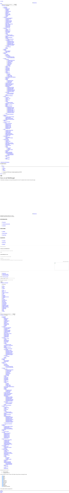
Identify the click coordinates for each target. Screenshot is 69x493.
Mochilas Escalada (8, 85)
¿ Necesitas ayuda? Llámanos (4, 162)
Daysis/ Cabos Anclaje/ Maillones (9, 386)
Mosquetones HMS (10, 88)
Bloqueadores (8, 69)
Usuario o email (3, 278)
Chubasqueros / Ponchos (9, 137)
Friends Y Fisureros (7, 392)
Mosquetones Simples (10, 91)
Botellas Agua (8, 8)
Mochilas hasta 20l (8, 127)
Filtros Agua (7, 12)
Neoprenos (7, 45)
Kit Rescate (6, 332)
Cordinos (8, 73)
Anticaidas (5, 451)
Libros (3, 430)
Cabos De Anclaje (8, 145)
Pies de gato (7, 92)
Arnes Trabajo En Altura (9, 142)
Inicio (1, 173)
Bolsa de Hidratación (9, 123)
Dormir (5, 53)
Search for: (3, 4)
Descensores (7, 77)
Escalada (5, 58)
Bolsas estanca (6, 446)
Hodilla (8, 157)
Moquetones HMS (10, 40)
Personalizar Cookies (5, 305)
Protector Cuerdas (10, 102)
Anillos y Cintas (8, 98)
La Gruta (1, 1)
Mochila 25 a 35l (8, 124)
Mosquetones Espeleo (9, 106)
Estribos (7, 78)
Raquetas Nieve (8, 26)
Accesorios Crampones (7, 327)
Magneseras (9, 64)
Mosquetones (7, 86)
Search (15, 4)
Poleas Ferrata (9, 82)
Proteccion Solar (8, 14)
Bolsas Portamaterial (10, 114)
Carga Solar (5, 52)
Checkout (3, 295)
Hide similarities (5, 471)
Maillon (7, 36)
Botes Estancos (8, 31)
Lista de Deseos (4, 300)
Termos (7, 16)
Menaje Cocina (8, 13)
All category (4, 316)
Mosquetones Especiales (9, 419)
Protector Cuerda (9, 34)
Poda (6, 156)
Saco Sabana (7, 55)
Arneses (7, 29)
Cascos (7, 33)
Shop (3, 287)
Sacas (6, 113)
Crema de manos (9, 61)
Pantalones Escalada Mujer (10, 134)
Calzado (3, 359)
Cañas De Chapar (8, 370)
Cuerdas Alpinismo (8, 22)
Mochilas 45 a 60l (8, 126)
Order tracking (4, 302)
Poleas (6, 47)
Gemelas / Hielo (9, 76)
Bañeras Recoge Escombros (10, 143)
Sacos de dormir (6, 365)
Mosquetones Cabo (10, 43)
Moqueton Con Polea (10, 87)
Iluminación (4, 429)
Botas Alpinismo (6, 360)
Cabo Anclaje (8, 32)
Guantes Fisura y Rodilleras (10, 83)
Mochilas (7, 38)
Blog (3, 291)
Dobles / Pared (9, 75)
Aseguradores (8, 68)
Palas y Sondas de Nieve (7, 333)
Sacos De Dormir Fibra (10, 56)
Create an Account (5, 276)
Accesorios (5, 7)
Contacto (3, 288)
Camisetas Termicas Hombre (10, 116)
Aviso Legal (4, 290)
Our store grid (4, 303)
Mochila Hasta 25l (8, 125)
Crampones (7, 19)
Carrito (3, 293)
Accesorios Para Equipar (11, 60)
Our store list (4, 304)
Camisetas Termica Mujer (9, 130)
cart (1, 492)
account (1, 491)
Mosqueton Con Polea (10, 41)
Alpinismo (5, 17)
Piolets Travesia (8, 25)
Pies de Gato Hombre (9, 402)
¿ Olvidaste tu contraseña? (4, 282)
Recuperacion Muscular (9, 95)
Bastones (5, 49)
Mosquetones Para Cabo (11, 89)
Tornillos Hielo (8, 27)
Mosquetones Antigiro (10, 42)
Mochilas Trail (8, 128)
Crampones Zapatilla (9, 21)
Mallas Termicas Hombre (9, 118)
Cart (3, 294)
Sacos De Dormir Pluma (11, 57)
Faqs (3, 298)
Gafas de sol (4, 424)
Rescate (7, 48)
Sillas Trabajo (8, 158)
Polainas (7, 138)
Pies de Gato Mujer (9, 403)
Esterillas (7, 54)
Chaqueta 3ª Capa (6, 440)
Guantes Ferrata (9, 81)
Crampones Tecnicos (9, 20)
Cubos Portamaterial (10, 154)
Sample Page (4, 307)
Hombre (5, 115)
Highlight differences (6, 472)
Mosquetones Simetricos (11, 44)
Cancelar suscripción (5, 292)
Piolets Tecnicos (8, 24)
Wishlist (3, 311)
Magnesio (8, 65)
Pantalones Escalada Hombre (10, 119)
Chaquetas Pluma (8, 117)
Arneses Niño (8, 67)
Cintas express (6, 381)
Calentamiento (8, 70)
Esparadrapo (9, 62)
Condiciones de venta (5, 296)
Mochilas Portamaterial (7, 462)
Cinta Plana (9, 147)
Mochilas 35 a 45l (6, 435)
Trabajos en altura (6, 139)
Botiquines (7, 9)
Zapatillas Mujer (8, 135)
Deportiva (8, 74)
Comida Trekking (8, 11)
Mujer (4, 129)
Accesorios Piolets (8, 18)
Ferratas (7, 79)
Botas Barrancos (8, 30)
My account (4, 301)
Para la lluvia (4, 445)
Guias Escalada (8, 121)
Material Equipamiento (9, 37)
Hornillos (5, 322)
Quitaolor (7, 15)
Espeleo (5, 96)
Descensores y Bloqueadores (10, 35)
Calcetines (7, 10)
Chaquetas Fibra (8, 131)
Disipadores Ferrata (10, 80)
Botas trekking (8, 51)
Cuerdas (7, 72)
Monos (7, 105)
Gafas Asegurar (9, 63)
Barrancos (5, 28)
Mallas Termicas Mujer (9, 133)
